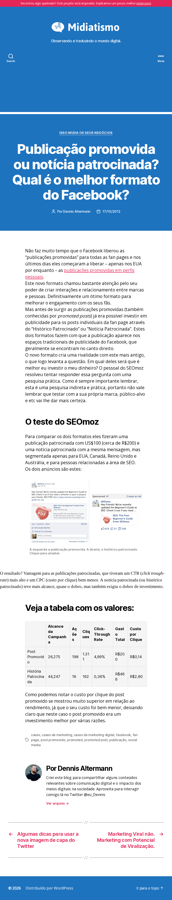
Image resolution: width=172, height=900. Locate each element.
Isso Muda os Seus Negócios (85, 133)
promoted (75, 740)
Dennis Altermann (76, 211)
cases (35, 735)
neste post (143, 3)
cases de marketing (57, 735)
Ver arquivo (57, 803)
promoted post (96, 740)
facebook (123, 735)
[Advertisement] (86, 82)
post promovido (53, 740)
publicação (117, 740)
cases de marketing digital (94, 735)
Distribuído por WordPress (49, 888)
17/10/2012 (111, 211)
